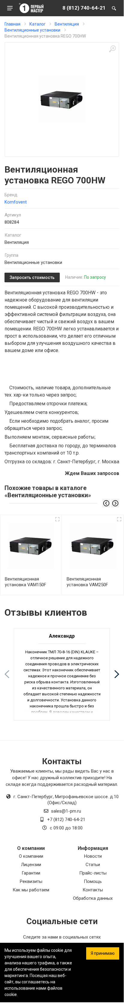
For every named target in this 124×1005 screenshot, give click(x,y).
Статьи (93, 864)
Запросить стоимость (32, 277)
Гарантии (31, 873)
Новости (93, 856)
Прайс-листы (93, 873)
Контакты (93, 890)
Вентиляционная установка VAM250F (87, 581)
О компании (31, 856)
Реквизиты (31, 881)
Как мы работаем (31, 890)
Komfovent (16, 202)
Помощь (93, 881)
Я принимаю (103, 953)
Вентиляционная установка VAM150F (25, 581)
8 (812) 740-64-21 (84, 8)
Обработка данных (93, 898)
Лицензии (31, 864)
